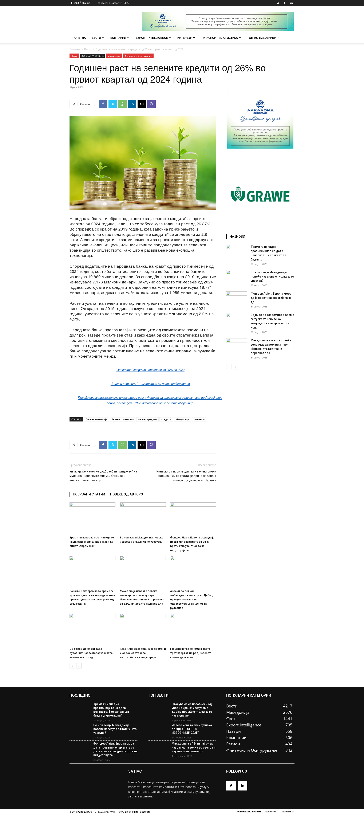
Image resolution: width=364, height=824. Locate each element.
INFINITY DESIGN (141, 812)
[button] (278, 2)
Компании (118, 38)
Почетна (75, 49)
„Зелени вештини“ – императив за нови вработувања (150, 383)
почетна (79, 38)
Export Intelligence (151, 38)
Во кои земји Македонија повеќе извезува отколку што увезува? (272, 276)
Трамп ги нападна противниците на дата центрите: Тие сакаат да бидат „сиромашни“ (92, 542)
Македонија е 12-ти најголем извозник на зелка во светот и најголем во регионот (193, 747)
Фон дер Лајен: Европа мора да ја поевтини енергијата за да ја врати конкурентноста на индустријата (115, 749)
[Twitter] (112, 104)
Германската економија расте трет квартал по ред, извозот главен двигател (190, 653)
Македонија (114, 55)
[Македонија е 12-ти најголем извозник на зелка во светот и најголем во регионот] (158, 750)
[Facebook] (284, 3)
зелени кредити (147, 419)
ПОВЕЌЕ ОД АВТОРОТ (127, 494)
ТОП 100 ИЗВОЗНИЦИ (261, 38)
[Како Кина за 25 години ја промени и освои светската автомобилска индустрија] (143, 629)
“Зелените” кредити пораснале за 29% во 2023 (150, 369)
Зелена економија (96, 419)
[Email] (142, 104)
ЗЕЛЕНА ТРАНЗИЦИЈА (92, 55)
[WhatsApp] (122, 104)
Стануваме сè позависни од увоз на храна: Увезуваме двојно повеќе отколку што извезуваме (192, 709)
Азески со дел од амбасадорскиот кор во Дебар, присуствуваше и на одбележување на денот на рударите (191, 599)
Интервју (184, 38)
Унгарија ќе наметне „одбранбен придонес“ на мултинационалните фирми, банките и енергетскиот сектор (103, 476)
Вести (96, 38)
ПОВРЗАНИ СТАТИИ (89, 494)
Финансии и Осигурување (138, 55)
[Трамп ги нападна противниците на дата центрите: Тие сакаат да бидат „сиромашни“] (92, 518)
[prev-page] (72, 665)
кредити (166, 419)
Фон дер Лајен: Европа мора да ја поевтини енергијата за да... (271, 298)
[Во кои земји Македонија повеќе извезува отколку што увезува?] (143, 518)
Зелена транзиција (123, 419)
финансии (199, 419)
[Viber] (151, 104)
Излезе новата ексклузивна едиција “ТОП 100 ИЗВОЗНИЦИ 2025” (192, 728)
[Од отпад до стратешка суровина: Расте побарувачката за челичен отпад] (92, 629)
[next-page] (79, 665)
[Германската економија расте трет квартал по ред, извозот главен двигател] (193, 629)
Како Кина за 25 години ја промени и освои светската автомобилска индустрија (143, 653)
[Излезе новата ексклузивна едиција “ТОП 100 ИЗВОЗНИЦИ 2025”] (158, 731)
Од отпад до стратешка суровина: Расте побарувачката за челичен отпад (91, 653)
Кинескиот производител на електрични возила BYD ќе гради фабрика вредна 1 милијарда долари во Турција (186, 476)
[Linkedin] (291, 3)
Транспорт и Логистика (219, 38)
